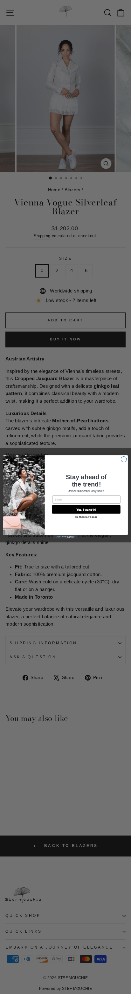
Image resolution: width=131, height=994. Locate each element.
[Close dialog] (124, 459)
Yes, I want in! (86, 509)
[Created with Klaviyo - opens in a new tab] (65, 537)
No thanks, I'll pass (86, 517)
